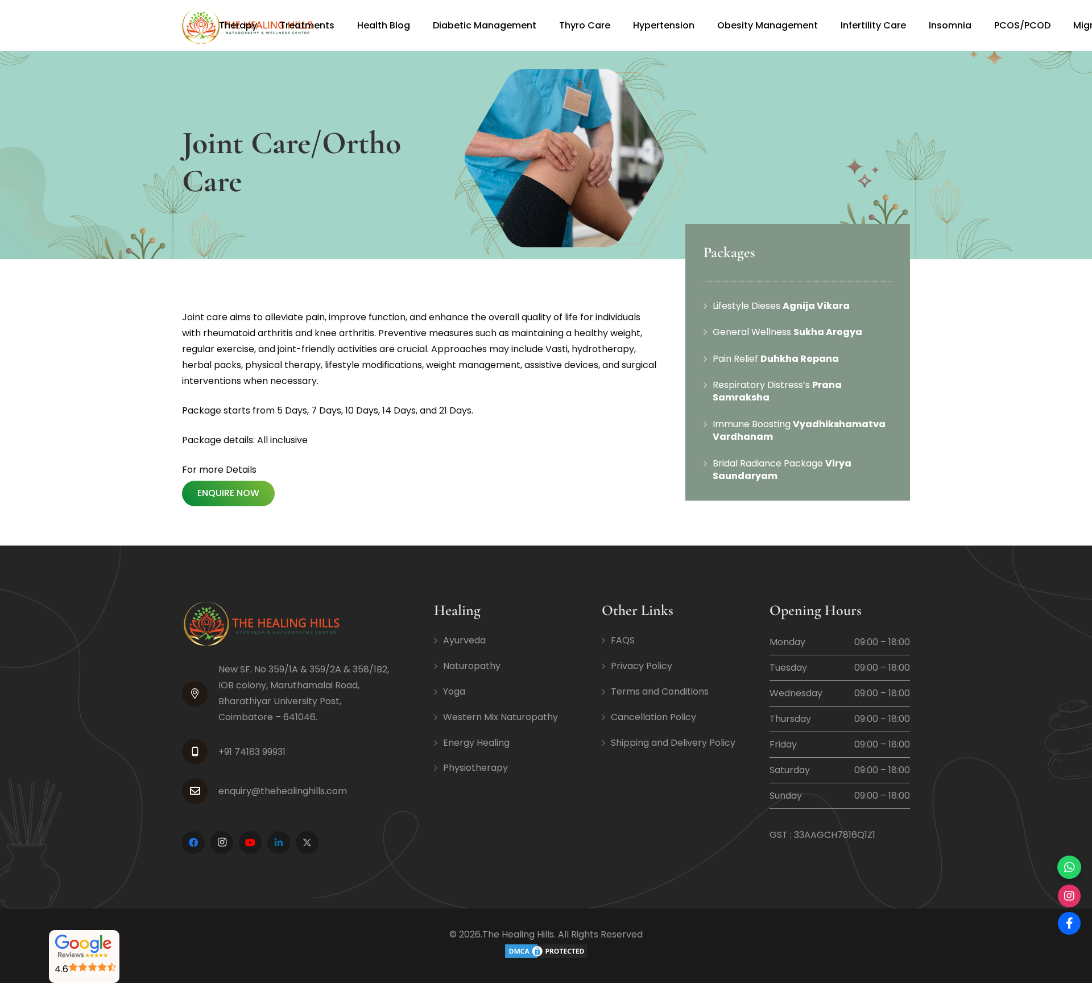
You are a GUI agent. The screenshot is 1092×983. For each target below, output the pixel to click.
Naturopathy (471, 665)
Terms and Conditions (660, 691)
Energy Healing (476, 742)
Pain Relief (776, 358)
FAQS (623, 640)
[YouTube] (250, 842)
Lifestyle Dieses (781, 305)
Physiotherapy (475, 767)
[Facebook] (193, 842)
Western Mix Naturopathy (500, 717)
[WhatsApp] (1069, 867)
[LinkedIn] (278, 842)
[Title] (307, 842)
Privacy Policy (641, 665)
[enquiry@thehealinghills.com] (200, 791)
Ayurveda (464, 640)
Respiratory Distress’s (777, 391)
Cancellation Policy (653, 717)
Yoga (454, 691)
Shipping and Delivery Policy (673, 742)
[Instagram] (221, 842)
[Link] (86, 947)
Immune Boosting (799, 430)
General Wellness (787, 331)
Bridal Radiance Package (782, 469)
